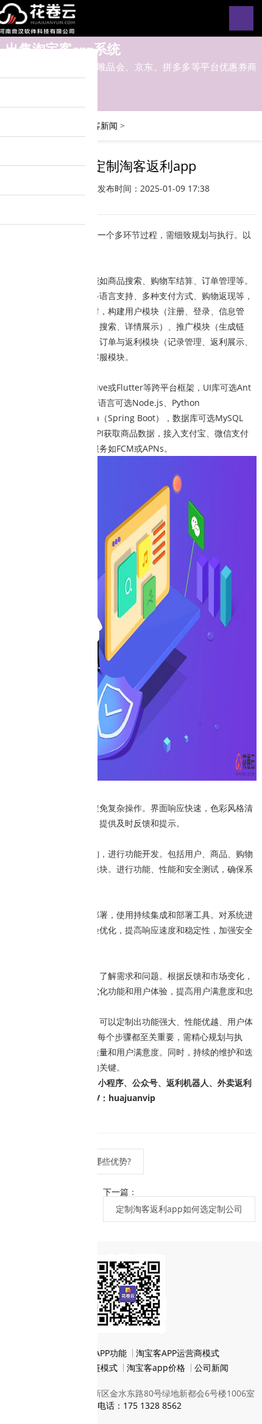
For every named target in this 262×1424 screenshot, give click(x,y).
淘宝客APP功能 (98, 1353)
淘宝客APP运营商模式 (177, 1353)
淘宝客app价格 (156, 1367)
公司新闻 (211, 1367)
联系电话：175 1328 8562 (131, 1405)
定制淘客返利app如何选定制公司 (179, 1209)
